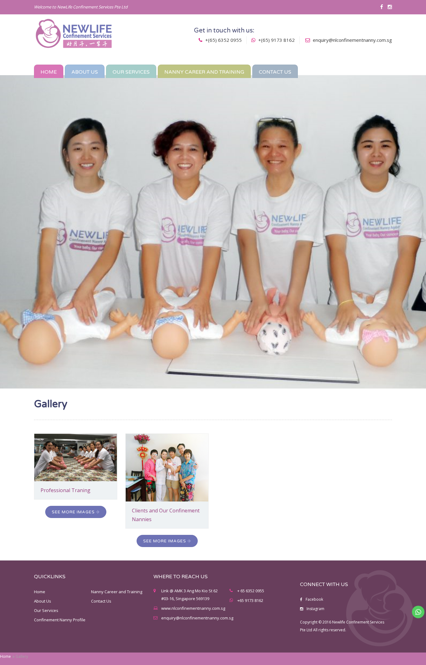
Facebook (314, 599)
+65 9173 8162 (250, 600)
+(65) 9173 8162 (276, 40)
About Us (42, 601)
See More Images (74, 512)
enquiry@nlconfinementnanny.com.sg (352, 40)
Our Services (46, 610)
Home (5, 656)
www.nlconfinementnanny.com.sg (193, 608)
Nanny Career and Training (116, 591)
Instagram (315, 608)
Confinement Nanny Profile (59, 620)
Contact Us (101, 601)
